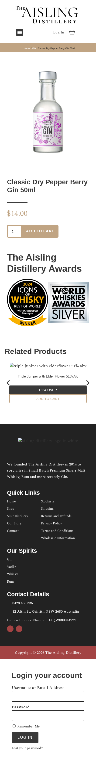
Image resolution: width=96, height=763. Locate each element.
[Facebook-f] (31, 32)
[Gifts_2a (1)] (48, 110)
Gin (34, 48)
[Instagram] (39, 32)
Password (21, 707)
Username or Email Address (38, 688)
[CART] (72, 32)
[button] (19, 32)
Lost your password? (27, 748)
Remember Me (28, 726)
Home (27, 48)
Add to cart (40, 231)
